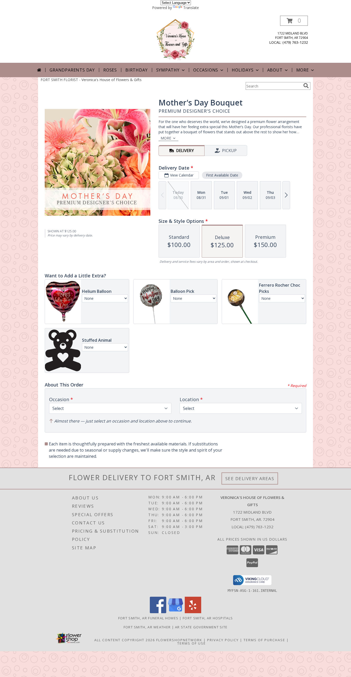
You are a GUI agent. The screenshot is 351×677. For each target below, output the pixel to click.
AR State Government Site (201, 627)
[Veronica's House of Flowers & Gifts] (175, 39)
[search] (306, 86)
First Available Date (222, 175)
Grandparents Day (72, 70)
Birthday (136, 70)
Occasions (205, 70)
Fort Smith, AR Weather (147, 627)
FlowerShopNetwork (179, 640)
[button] (294, 21)
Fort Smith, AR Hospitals (208, 618)
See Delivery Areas (249, 478)
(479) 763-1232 (295, 42)
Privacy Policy (223, 640)
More (302, 70)
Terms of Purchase (264, 640)
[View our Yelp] (193, 611)
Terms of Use (191, 643)
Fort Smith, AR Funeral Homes (148, 618)
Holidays (242, 70)
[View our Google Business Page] (175, 611)
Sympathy (168, 70)
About (275, 70)
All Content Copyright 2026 (124, 640)
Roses (110, 70)
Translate (191, 7)
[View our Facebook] (158, 611)
